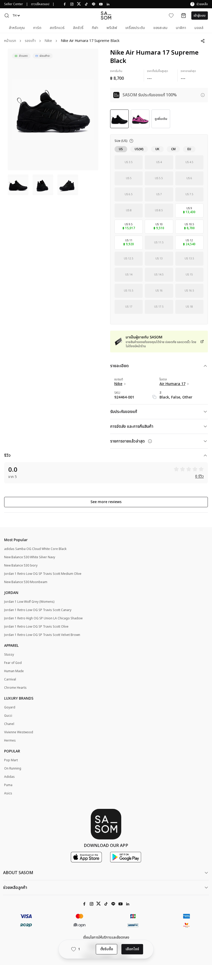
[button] (6, 15)
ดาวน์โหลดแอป (40, 4)
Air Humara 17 (172, 384)
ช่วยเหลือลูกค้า (15, 887)
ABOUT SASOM (18, 873)
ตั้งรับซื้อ (106, 949)
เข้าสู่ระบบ (200, 15)
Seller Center (13, 4)
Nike (48, 41)
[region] (53, 109)
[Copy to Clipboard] (154, 397)
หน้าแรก (10, 41)
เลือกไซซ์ (132, 949)
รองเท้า (30, 41)
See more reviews (106, 502)
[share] (203, 41)
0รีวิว (199, 476)
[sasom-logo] (106, 15)
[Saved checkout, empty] (183, 15)
